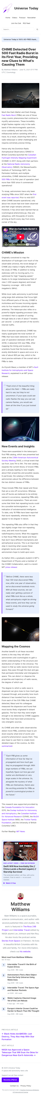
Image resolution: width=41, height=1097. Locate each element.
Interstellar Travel (21, 930)
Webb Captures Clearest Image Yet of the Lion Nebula (21, 999)
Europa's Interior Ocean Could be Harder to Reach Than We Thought (23, 1009)
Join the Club (16, 23)
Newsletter (31, 18)
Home (7, 18)
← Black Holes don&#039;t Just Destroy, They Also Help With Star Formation (18, 1036)
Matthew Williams (11, 70)
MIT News (20, 831)
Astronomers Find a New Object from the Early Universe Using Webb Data (22, 977)
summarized (7, 746)
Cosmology (11, 72)
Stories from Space (11, 941)
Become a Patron (10, 1080)
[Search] (37, 29)
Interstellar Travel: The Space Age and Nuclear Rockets (23, 988)
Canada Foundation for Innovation (19, 807)
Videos (14, 18)
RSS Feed (26, 23)
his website (25, 951)
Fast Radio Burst (9, 115)
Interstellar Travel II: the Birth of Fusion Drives (21, 965)
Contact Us (14, 1086)
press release (11, 567)
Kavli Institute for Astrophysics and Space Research (20, 370)
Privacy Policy (25, 1086)
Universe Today (26, 8)
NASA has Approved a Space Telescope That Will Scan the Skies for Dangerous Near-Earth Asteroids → (20, 1052)
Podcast (22, 18)
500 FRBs (6, 179)
